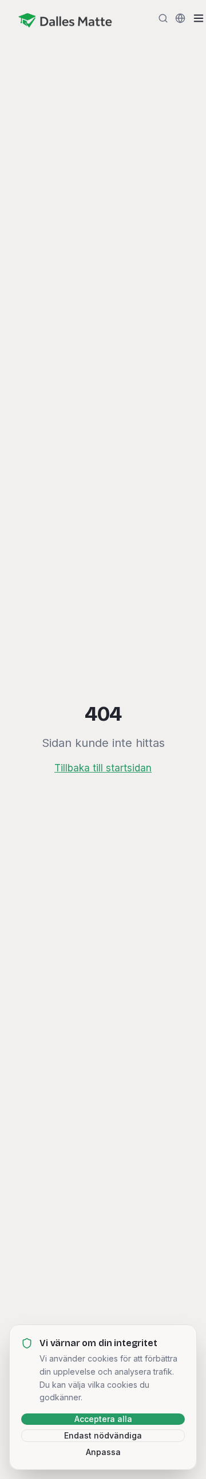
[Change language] (180, 18)
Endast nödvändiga (103, 1435)
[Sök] (163, 18)
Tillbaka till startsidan (103, 768)
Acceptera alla (103, 1419)
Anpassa (103, 1452)
